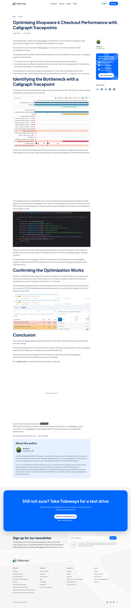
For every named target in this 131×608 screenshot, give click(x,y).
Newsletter (43, 584)
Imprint (96, 571)
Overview (15, 571)
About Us (69, 571)
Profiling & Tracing (18, 574)
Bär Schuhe (43, 47)
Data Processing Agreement (102, 579)
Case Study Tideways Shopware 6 (26, 424)
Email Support (44, 576)
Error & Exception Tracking (20, 579)
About (68, 4)
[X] (117, 602)
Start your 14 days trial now (65, 516)
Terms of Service (98, 574)
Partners (69, 576)
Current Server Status (46, 587)
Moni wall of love (71, 584)
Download (44, 424)
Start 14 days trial (106, 75)
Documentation (44, 571)
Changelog (43, 582)
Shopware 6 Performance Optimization (24, 590)
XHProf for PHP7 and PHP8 (20, 587)
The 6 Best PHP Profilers (19, 584)
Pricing (61, 4)
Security (96, 582)
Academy (42, 574)
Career (69, 574)
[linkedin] (110, 602)
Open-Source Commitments (75, 579)
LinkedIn (72, 426)
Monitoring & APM (18, 576)
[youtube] (107, 602)
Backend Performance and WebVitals (23, 592)
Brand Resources (71, 582)
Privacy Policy (98, 576)
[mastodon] (114, 602)
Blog (75, 4)
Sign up (113, 538)
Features (54, 4)
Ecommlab (41, 41)
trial (45, 436)
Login (104, 3)
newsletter (30, 429)
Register (113, 3)
